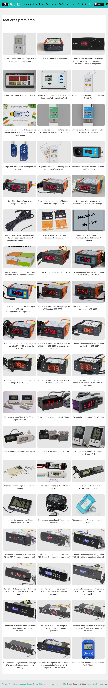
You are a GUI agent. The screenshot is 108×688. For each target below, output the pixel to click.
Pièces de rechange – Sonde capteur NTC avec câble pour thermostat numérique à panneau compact (19, 237)
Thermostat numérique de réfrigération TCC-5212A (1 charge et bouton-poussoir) (88, 591)
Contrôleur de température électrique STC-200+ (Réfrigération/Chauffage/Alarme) (20, 309)
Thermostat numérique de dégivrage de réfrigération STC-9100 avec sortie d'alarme (20, 346)
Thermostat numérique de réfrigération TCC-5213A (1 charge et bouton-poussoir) (19, 628)
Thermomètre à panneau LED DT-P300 (88, 417)
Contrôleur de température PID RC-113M (54, 272)
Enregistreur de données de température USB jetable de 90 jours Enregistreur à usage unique (20, 132)
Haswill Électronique (95, 684)
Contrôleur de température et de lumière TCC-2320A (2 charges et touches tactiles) (20, 591)
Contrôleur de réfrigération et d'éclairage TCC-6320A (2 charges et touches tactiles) (19, 665)
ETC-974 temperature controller (54, 59)
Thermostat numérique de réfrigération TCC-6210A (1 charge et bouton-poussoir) (53, 628)
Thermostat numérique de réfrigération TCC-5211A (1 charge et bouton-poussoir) (53, 591)
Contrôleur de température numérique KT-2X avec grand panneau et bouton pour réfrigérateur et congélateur (88, 61)
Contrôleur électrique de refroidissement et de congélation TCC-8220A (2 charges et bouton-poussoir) (54, 665)
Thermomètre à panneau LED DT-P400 (53, 417)
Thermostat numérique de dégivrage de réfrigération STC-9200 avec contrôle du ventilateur (54, 346)
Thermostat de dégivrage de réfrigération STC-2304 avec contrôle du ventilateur (88, 382)
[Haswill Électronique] (11, 4)
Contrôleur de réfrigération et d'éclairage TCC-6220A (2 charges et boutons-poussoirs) (88, 628)
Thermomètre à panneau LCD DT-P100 (53, 451)
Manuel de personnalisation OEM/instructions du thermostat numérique (88, 237)
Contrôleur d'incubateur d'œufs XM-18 (19, 95)
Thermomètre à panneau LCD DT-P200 (19, 451)
